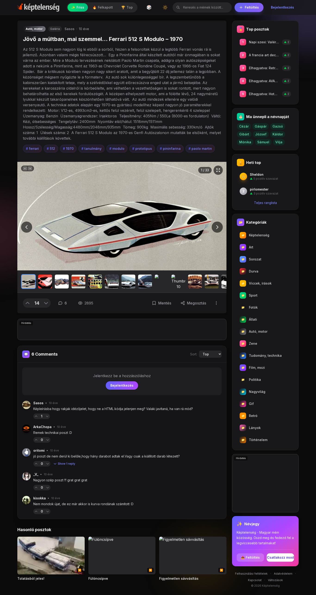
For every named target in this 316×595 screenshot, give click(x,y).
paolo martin (200, 148)
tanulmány (91, 148)
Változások (275, 580)
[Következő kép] (217, 227)
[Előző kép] (26, 227)
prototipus (142, 148)
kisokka (39, 498)
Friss (77, 7)
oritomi (39, 450)
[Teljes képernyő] (218, 170)
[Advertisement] (122, 329)
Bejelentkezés (282, 7)
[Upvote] (27, 303)
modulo (116, 148)
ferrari (32, 148)
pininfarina (170, 148)
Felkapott (103, 7)
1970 (68, 148)
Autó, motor (34, 29)
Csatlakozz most (280, 557)
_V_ (35, 474)
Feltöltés (252, 7)
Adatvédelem (283, 573)
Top (127, 7)
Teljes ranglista (265, 203)
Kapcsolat (255, 580)
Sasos (69, 29)
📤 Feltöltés (250, 557)
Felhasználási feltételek (251, 573)
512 (51, 148)
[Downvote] (46, 303)
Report (57, 416)
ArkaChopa (42, 427)
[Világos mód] (165, 7)
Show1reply (66, 463)
